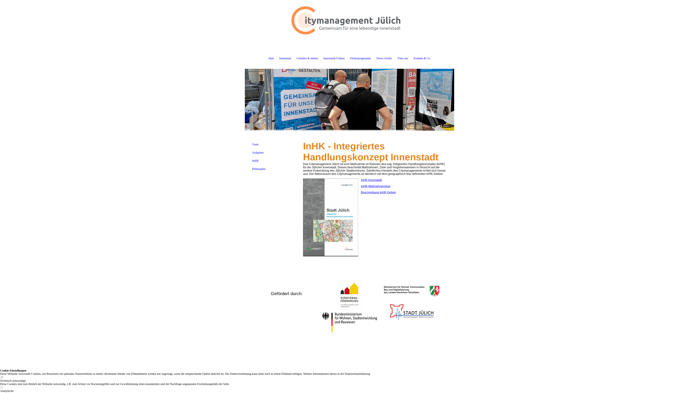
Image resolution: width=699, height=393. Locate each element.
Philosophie (259, 168)
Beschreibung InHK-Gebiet (378, 192)
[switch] (2, 377)
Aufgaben (258, 152)
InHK (255, 160)
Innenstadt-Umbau (334, 58)
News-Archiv (384, 58)
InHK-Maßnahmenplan (375, 186)
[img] (349, 18)
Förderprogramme (360, 58)
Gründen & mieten (307, 58)
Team (255, 144)
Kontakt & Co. (422, 58)
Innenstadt (285, 58)
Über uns (403, 58)
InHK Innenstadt (371, 180)
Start (271, 58)
